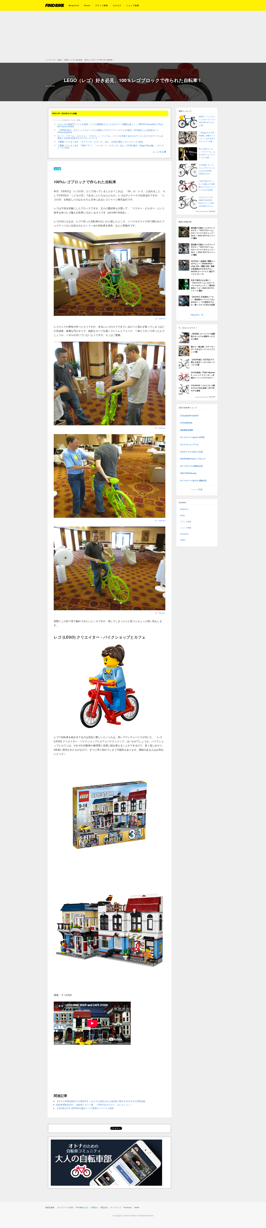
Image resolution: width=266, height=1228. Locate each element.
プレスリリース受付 (65, 1207)
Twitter (182, 540)
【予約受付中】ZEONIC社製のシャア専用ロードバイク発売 (85, 1108)
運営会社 (104, 1207)
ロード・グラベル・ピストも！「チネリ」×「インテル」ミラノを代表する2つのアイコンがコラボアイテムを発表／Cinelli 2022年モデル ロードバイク (110, 137)
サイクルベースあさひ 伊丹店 (192, 437)
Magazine (74, 5)
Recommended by (201, 211)
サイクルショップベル (189, 444)
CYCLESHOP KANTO (189, 415)
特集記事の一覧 (196, 314)
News (87, 5)
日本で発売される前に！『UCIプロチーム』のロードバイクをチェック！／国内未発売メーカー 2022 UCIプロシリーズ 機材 (203, 285)
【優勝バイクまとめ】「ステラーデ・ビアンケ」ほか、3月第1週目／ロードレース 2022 (100, 141)
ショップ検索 (132, 5)
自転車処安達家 (186, 430)
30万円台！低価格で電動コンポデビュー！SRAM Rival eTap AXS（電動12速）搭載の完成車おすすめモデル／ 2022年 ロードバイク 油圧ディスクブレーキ (203, 267)
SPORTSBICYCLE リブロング (192, 458)
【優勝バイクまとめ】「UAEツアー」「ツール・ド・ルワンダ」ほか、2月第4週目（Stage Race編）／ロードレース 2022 (110, 146)
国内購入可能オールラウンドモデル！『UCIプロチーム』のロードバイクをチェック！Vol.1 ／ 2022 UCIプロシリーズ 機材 (203, 249)
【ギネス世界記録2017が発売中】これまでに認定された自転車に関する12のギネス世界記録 (100, 1101)
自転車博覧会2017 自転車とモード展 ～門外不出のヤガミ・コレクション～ (94, 1104)
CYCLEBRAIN (186, 422)
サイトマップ (115, 1207)
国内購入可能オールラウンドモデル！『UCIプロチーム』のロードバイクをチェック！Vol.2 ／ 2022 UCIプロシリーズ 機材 (203, 233)
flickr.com (162, 318)
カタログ (117, 5)
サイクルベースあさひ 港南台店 (193, 480)
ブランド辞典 (101, 5)
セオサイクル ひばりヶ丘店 (191, 451)
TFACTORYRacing (188, 473)
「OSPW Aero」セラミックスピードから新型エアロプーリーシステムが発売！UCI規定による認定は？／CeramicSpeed (108, 131)
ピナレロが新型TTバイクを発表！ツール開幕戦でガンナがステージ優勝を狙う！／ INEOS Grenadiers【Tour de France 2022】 (110, 125)
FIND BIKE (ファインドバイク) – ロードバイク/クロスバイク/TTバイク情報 (54, 5)
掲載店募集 (49, 1207)
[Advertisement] (133, 35)
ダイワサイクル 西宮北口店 (191, 466)
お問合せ (94, 1207)
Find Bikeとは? (82, 1207)
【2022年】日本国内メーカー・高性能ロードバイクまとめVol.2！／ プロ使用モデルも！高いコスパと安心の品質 (203, 300)
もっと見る (158, 151)
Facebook (184, 533)
